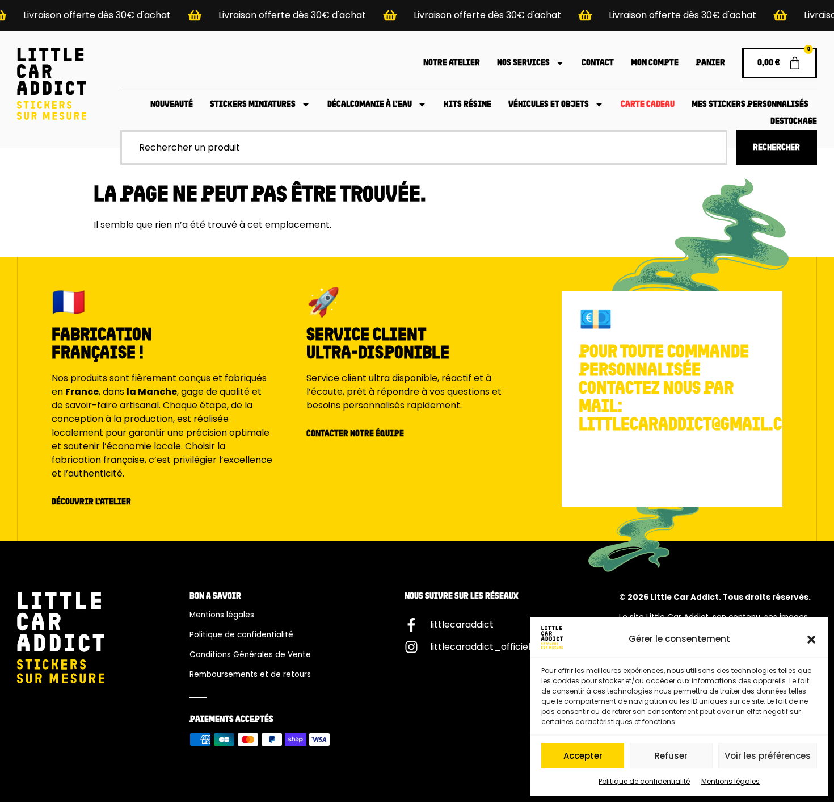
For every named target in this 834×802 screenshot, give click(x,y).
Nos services (523, 63)
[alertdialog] (417, 15)
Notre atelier (451, 63)
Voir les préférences (768, 756)
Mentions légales (730, 781)
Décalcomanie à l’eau (369, 104)
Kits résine (467, 104)
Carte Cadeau (648, 104)
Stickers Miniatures (253, 104)
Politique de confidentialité (644, 781)
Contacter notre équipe (355, 433)
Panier (710, 63)
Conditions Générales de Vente (250, 654)
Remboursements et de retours (250, 674)
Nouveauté (171, 104)
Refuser (671, 756)
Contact (598, 63)
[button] (811, 639)
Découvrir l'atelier (91, 502)
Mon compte (655, 63)
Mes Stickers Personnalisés (750, 104)
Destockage (793, 121)
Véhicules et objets (548, 104)
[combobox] (423, 147)
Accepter (583, 756)
